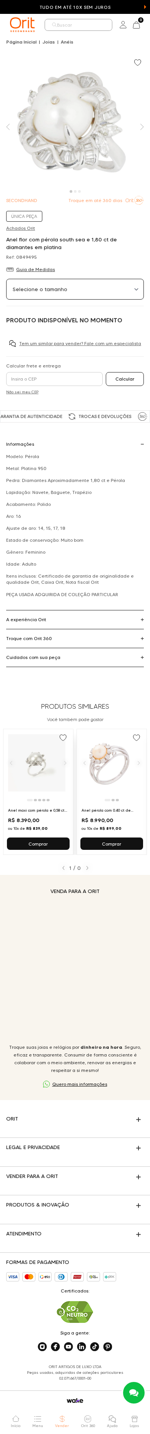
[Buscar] (54, 24)
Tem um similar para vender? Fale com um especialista (80, 343)
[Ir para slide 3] (39, 800)
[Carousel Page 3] (79, 191)
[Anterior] (11, 762)
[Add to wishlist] (138, 63)
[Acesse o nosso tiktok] (94, 1346)
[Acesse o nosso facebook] (55, 1346)
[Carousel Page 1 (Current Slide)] (71, 191)
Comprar (38, 844)
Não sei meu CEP (22, 391)
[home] (22, 24)
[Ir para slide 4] (43, 800)
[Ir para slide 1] (30, 800)
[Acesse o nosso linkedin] (81, 1346)
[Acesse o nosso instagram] (42, 1346)
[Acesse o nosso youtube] (68, 1346)
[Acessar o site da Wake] (75, 1400)
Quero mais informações (79, 1084)
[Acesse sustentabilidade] (75, 1312)
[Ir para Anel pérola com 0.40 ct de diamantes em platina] (112, 791)
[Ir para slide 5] (48, 800)
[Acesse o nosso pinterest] (107, 1346)
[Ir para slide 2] (35, 800)
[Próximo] (65, 762)
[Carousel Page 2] (75, 191)
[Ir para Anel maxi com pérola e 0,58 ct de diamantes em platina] (38, 791)
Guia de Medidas (35, 269)
